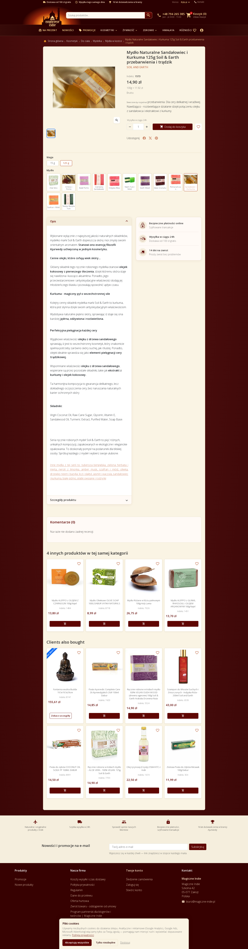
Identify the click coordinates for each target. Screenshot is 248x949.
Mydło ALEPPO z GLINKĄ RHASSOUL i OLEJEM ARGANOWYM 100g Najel (183, 603)
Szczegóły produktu (63, 500)
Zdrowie (150, 30)
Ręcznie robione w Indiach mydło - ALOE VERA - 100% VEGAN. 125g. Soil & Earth (104, 770)
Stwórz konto (134, 890)
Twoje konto (134, 870)
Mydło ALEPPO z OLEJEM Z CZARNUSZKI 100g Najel (65, 602)
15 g (52, 163)
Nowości (68, 30)
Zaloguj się (132, 885)
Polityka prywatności (83, 935)
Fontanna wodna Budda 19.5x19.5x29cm (65, 691)
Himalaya (168, 30)
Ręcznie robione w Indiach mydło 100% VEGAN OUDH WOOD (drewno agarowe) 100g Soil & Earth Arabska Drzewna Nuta (143, 694)
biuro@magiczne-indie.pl (200, 901)
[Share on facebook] (144, 138)
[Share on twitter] (150, 138)
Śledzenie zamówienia (139, 879)
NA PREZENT (48, 30)
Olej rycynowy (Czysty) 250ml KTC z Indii (144, 768)
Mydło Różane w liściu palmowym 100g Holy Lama (143, 602)
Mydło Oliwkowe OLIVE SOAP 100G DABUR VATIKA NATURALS (104, 602)
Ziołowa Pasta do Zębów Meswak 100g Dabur (183, 768)
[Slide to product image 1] (51, 133)
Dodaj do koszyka (173, 127)
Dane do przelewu (81, 895)
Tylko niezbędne (105, 942)
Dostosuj (125, 942)
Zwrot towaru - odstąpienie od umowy (93, 906)
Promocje (87, 30)
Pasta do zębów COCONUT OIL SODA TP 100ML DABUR (65, 768)
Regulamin (76, 890)
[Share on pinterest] (156, 138)
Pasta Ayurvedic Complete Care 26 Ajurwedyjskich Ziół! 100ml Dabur (104, 692)
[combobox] (105, 15)
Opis (53, 221)
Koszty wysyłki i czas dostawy (87, 879)
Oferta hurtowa (79, 901)
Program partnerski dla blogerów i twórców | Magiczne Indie (90, 914)
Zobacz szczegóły (60, 715)
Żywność (130, 30)
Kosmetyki (109, 30)
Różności (187, 30)
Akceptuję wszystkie (77, 942)
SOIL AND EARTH (137, 67)
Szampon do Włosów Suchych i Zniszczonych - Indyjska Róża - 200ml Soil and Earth (183, 692)
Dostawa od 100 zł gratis (59, 2)
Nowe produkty (24, 885)
